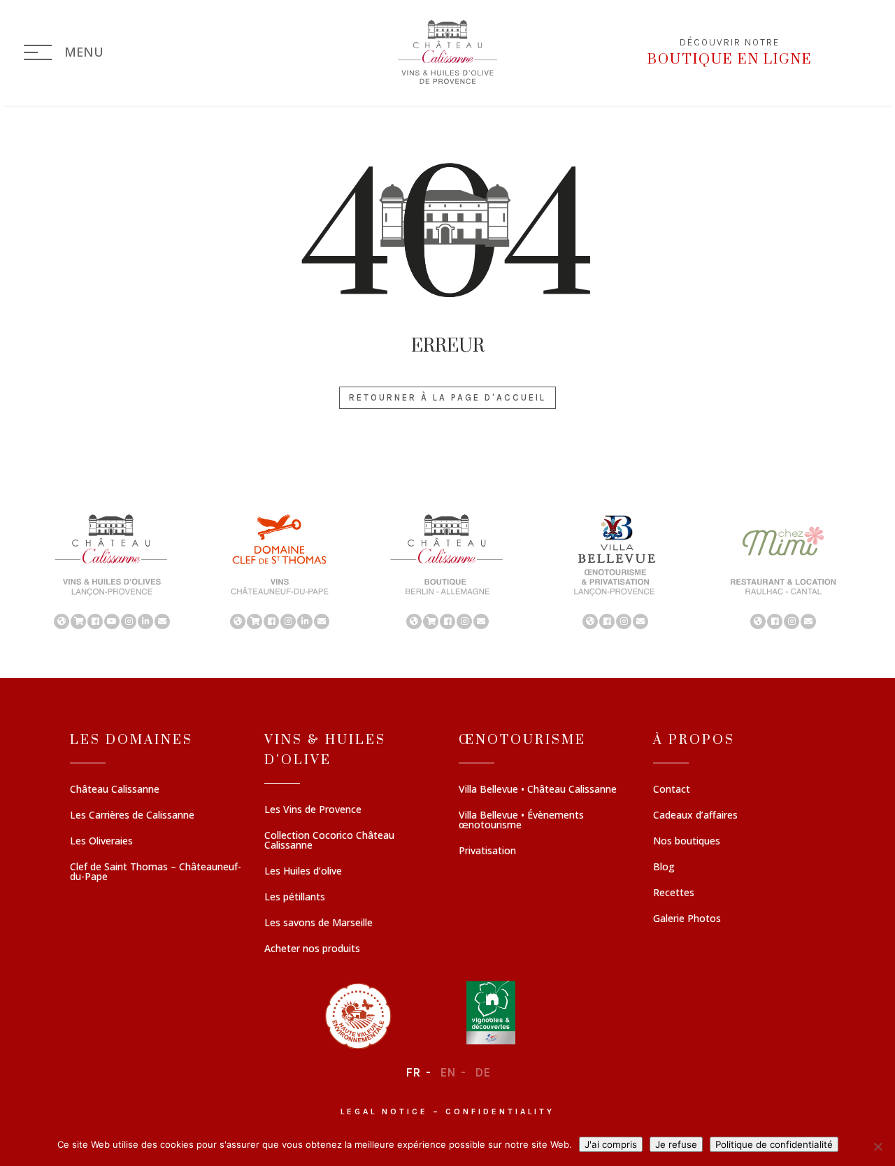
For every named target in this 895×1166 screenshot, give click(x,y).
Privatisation (487, 851)
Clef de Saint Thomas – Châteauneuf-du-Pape (155, 872)
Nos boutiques (686, 841)
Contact (671, 790)
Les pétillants (294, 897)
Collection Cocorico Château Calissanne (329, 840)
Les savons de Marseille (318, 923)
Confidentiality (499, 1111)
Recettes (673, 893)
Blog (664, 867)
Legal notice (384, 1111)
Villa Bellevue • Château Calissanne (538, 790)
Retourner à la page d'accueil (447, 397)
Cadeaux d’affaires (695, 815)
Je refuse (676, 1144)
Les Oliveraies (101, 841)
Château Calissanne (114, 790)
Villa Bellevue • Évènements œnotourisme (521, 820)
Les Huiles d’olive (303, 871)
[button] (111, 570)
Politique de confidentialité (774, 1144)
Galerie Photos (687, 919)
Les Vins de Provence (312, 810)
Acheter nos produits (312, 949)
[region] (447, 570)
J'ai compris (611, 1144)
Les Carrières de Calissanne (132, 815)
